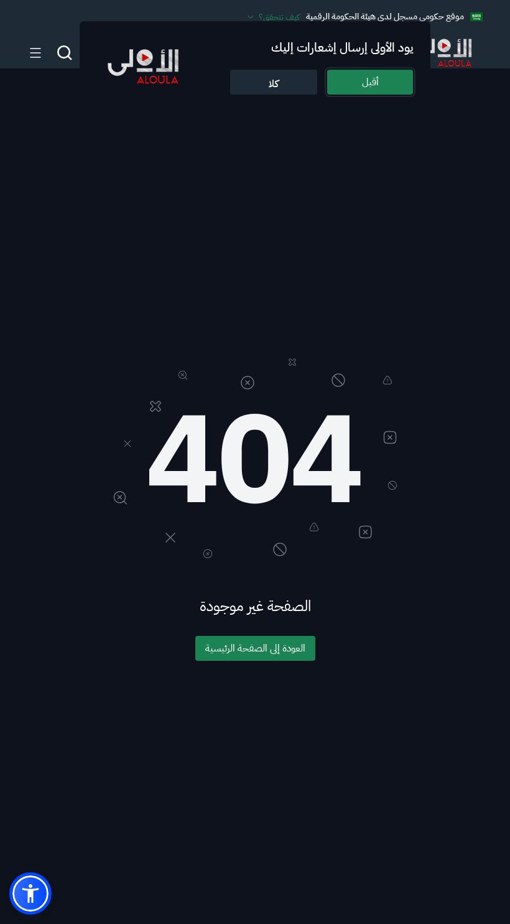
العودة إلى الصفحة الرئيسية (255, 648)
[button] (30, 893)
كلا (274, 84)
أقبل (370, 82)
